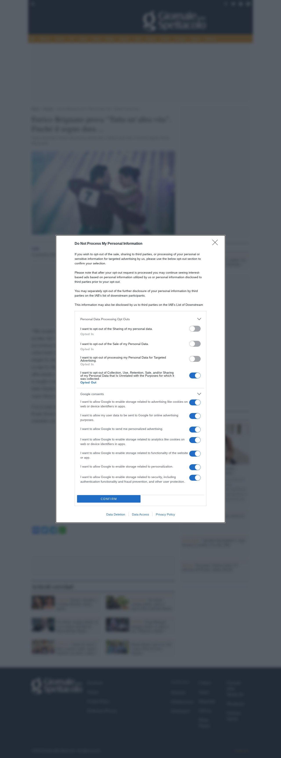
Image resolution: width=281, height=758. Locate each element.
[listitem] (140, 319)
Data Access (140, 514)
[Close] (216, 244)
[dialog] (140, 379)
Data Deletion (115, 514)
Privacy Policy (165, 514)
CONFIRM (109, 499)
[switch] (195, 329)
